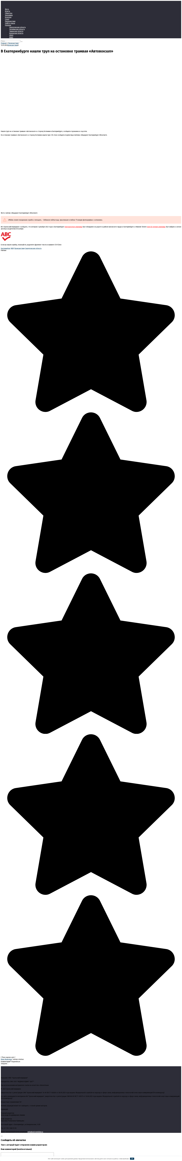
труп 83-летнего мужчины (156, 227)
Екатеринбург (5, 248)
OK (132, 1158)
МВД (12, 248)
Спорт (7, 19)
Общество (8, 13)
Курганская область (16, 33)
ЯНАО (11, 37)
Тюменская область (16, 31)
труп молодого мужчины (73, 227)
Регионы (8, 25)
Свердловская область (17, 27)
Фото (7, 9)
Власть (7, 11)
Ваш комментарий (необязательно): (16, 1149)
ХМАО (11, 35)
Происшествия (10, 21)
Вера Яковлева (6, 1059)
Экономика (9, 15)
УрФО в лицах (10, 23)
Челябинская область (17, 29)
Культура (8, 17)
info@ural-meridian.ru (35, 1132)
